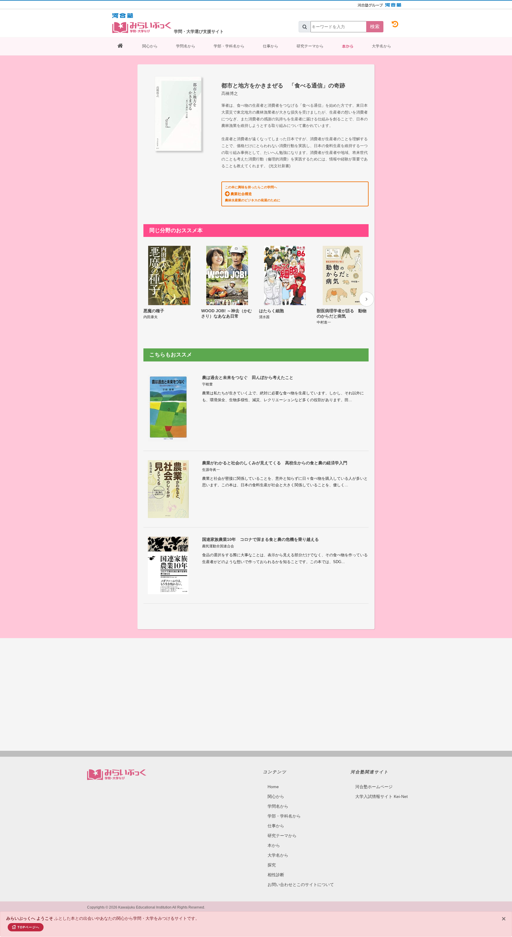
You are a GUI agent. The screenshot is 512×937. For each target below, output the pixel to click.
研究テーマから (310, 46)
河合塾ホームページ (374, 786)
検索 (375, 26)
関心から (150, 46)
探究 (272, 865)
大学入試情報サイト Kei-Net (381, 796)
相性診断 (276, 874)
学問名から (185, 46)
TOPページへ (28, 927)
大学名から (381, 46)
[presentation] (366, 299)
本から (347, 46)
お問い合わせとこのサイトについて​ (301, 884)
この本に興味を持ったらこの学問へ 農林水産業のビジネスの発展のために (252, 193)
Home (273, 786)
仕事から (270, 46)
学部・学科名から (229, 46)
